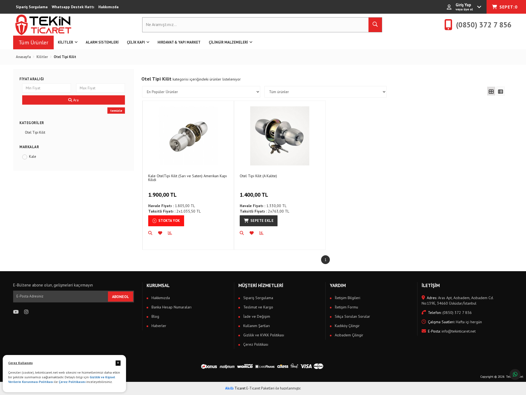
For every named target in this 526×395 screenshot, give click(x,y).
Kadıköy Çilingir (347, 325)
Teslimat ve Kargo (257, 307)
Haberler (158, 325)
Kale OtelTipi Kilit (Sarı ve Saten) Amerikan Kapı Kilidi (187, 177)
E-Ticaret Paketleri (260, 388)
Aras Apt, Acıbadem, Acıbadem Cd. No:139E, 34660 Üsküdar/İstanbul (457, 300)
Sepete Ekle (262, 220)
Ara (75, 100)
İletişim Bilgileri (347, 297)
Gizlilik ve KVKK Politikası (263, 335)
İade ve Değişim (256, 316)
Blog (154, 316)
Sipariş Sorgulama (32, 6)
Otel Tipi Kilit (35, 132)
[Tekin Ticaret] (47, 25)
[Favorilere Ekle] (163, 233)
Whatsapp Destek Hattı (73, 6)
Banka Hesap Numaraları (170, 307)
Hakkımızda (108, 6)
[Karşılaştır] (173, 233)
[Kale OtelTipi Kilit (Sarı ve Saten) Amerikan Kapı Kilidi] (188, 135)
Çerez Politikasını (72, 382)
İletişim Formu (346, 307)
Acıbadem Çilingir (348, 335)
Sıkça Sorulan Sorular (352, 316)
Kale (32, 156)
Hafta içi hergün (455, 321)
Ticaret (235, 388)
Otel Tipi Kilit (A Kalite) (258, 175)
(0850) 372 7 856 (450, 312)
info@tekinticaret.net (452, 331)
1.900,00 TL (162, 194)
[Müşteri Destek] (515, 374)
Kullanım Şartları (256, 325)
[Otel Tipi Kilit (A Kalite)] (279, 135)
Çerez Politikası (255, 344)
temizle (116, 110)
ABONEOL (120, 296)
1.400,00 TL (254, 194)
